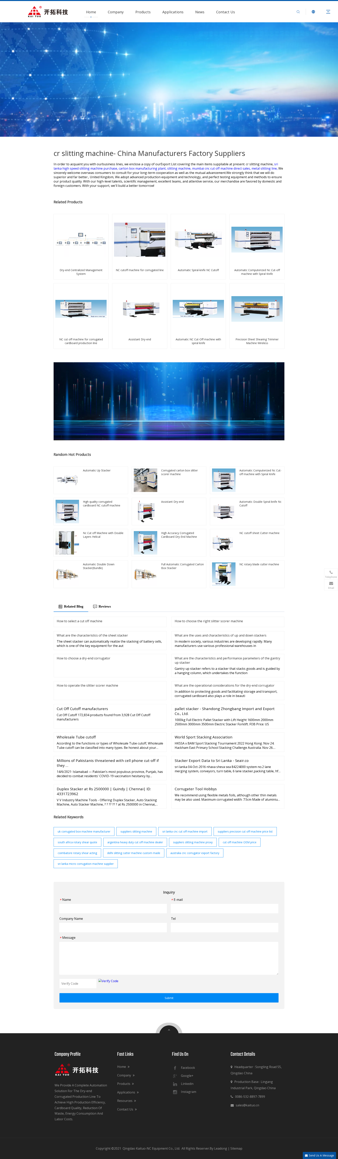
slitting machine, (179, 168)
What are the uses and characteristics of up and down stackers (220, 635)
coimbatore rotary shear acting (77, 853)
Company (116, 12)
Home (91, 12)
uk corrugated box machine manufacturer (84, 831)
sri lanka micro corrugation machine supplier (86, 864)
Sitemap (236, 1148)
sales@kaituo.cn (245, 1105)
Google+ (187, 1076)
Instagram (188, 1092)
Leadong (220, 1148)
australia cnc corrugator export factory (194, 853)
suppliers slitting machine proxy (193, 842)
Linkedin (187, 1084)
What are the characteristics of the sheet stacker (92, 635)
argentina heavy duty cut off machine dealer (135, 842)
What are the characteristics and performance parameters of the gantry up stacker (227, 660)
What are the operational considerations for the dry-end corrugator (224, 685)
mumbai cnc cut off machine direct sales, (222, 168)
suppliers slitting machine (136, 831)
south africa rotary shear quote (77, 842)
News (199, 12)
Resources (125, 1101)
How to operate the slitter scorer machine (87, 685)
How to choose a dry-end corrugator (83, 658)
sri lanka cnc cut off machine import (185, 831)
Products (143, 12)
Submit (169, 998)
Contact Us (225, 12)
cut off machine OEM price (239, 842)
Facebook (188, 1067)
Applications (172, 12)
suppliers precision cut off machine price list (245, 831)
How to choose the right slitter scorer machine (209, 621)
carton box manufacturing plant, (143, 168)
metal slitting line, (265, 168)
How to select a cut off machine (79, 621)
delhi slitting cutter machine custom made (133, 853)
